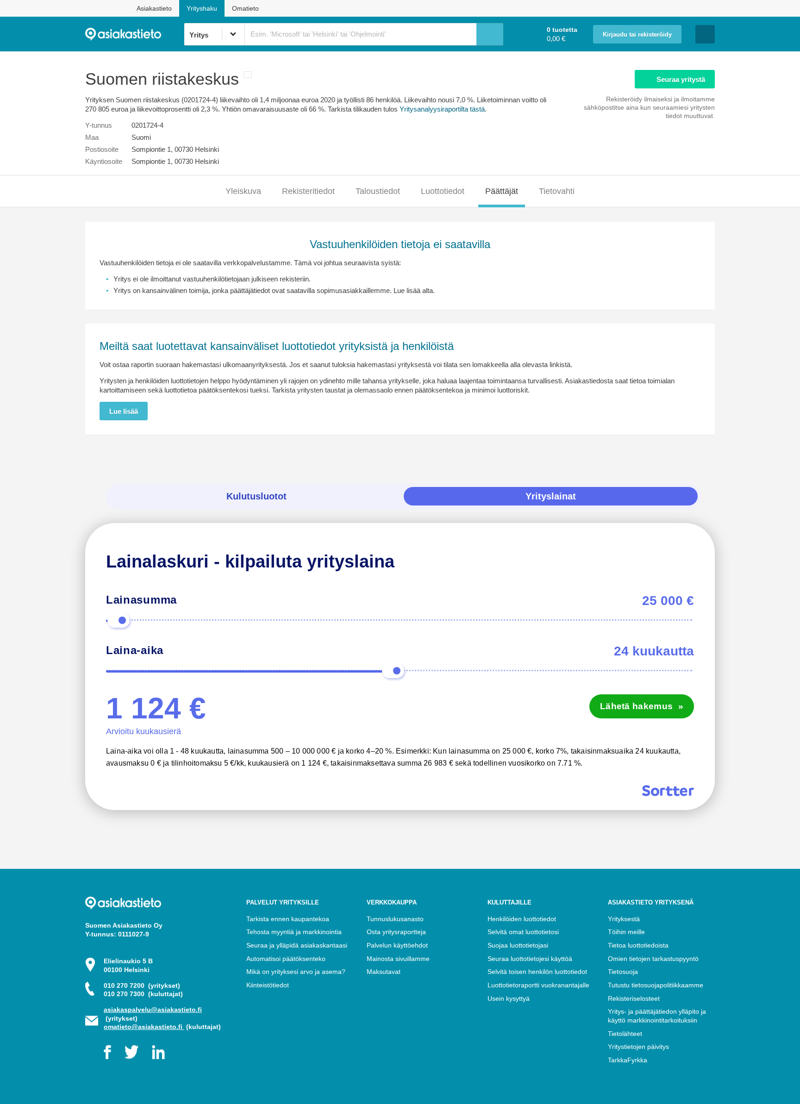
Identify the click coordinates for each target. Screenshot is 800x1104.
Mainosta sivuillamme (398, 958)
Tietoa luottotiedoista (638, 945)
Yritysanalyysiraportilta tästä (442, 109)
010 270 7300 (143, 994)
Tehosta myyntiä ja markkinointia (294, 932)
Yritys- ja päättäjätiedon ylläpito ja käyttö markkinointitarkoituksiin (657, 1016)
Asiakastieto (154, 8)
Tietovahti (557, 191)
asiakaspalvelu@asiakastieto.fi (153, 1009)
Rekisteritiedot (308, 191)
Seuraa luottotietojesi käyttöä (530, 958)
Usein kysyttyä (509, 998)
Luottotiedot (442, 191)
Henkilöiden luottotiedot (522, 919)
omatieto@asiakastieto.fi (144, 1026)
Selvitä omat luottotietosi (523, 932)
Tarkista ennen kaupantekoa (287, 919)
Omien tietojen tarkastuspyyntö (653, 958)
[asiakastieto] (134, 34)
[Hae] (489, 34)
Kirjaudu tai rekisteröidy (637, 34)
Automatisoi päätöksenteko (285, 958)
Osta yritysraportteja (396, 932)
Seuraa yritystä (680, 79)
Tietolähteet (625, 1033)
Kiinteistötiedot (267, 985)
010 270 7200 (142, 985)
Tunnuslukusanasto (395, 919)
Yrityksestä (624, 919)
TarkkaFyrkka (627, 1060)
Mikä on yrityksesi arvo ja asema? (295, 971)
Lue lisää (123, 411)
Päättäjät (501, 191)
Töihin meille (626, 932)
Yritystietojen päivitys (638, 1046)
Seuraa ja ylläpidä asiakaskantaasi (296, 945)
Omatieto (245, 8)
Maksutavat (383, 971)
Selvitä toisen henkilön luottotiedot (537, 971)
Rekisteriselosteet (634, 998)
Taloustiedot (378, 191)
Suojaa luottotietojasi (518, 945)
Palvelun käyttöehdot (397, 945)
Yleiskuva (243, 191)
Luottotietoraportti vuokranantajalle (538, 985)
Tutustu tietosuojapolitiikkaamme (655, 985)
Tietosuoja (623, 971)
